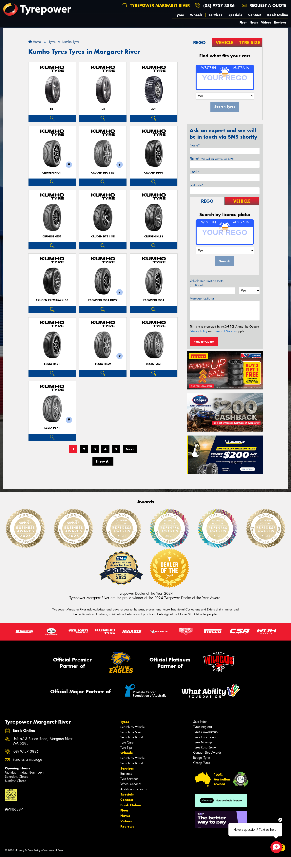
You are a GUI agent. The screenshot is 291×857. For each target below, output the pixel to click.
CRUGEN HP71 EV (103, 172)
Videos (266, 22)
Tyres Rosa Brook (204, 747)
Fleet (243, 22)
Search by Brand (131, 737)
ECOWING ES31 (153, 300)
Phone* (212, 159)
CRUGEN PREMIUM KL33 (52, 300)
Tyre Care (126, 742)
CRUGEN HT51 (52, 236)
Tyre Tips (126, 748)
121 (52, 109)
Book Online (277, 15)
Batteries (126, 774)
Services (215, 15)
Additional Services (133, 789)
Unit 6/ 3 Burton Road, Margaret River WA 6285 (42, 741)
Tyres (179, 15)
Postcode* (197, 185)
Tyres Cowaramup (205, 732)
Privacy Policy (198, 331)
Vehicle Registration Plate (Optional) (206, 283)
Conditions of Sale (52, 850)
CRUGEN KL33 (153, 236)
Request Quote (204, 341)
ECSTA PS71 (52, 428)
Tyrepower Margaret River (159, 5)
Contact (254, 15)
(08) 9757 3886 (219, 5)
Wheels (196, 15)
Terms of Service (225, 331)
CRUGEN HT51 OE (103, 236)
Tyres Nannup (202, 742)
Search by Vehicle (132, 727)
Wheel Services (130, 784)
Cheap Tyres (201, 763)
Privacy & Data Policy (28, 850)
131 (103, 109)
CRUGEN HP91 (154, 172)
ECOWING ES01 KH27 (103, 300)
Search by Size (130, 732)
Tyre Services (129, 779)
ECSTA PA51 (154, 364)
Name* (195, 145)
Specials (235, 15)
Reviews (280, 22)
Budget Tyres (201, 758)
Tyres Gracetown (204, 737)
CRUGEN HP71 (52, 172)
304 (153, 109)
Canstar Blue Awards (207, 752)
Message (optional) (203, 298)
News (254, 22)
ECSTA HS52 (103, 364)
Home (36, 42)
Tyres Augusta (202, 727)
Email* (194, 172)
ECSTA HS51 (52, 364)
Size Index (200, 722)
